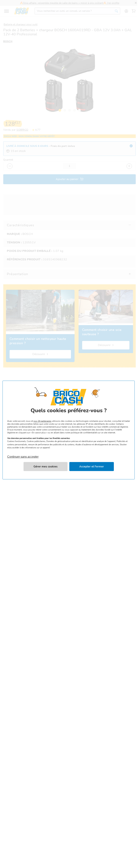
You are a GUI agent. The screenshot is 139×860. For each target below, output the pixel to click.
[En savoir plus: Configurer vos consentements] (46, 466)
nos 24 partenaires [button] (42, 421)
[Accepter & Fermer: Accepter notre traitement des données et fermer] (91, 466)
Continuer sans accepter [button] (23, 455)
